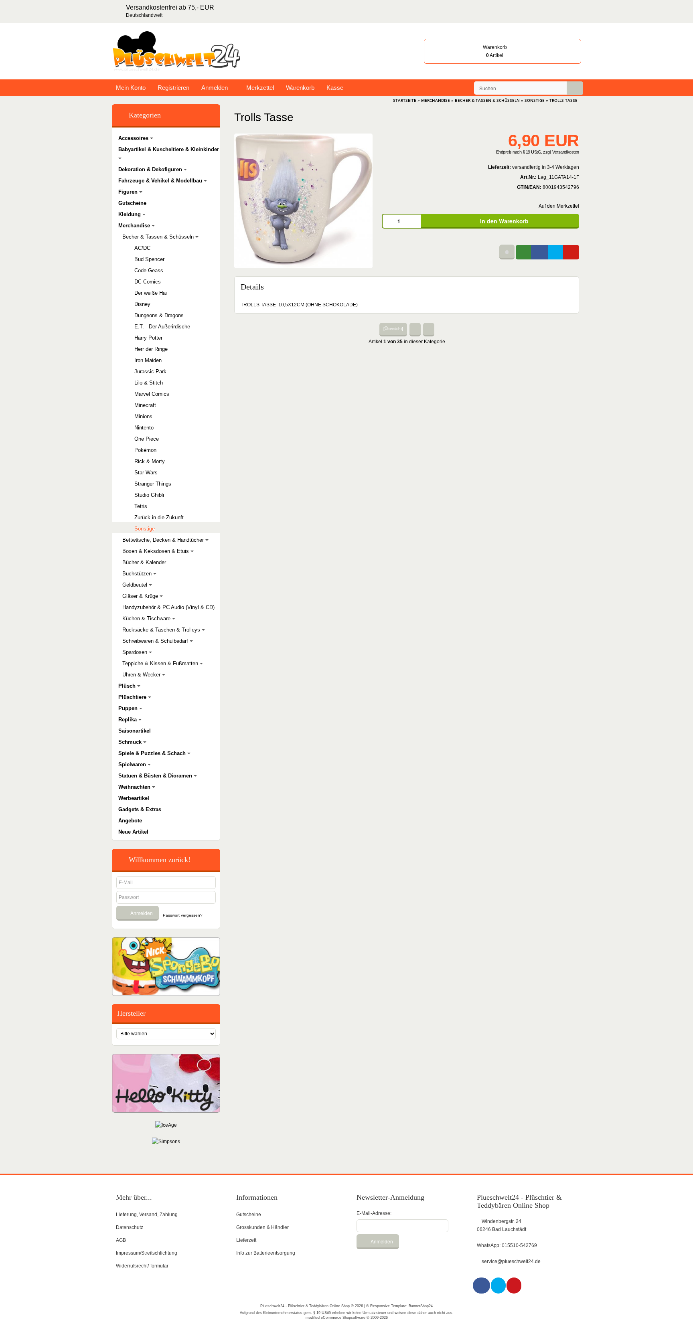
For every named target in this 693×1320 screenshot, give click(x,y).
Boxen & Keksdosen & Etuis (156, 551)
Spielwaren (133, 764)
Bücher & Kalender (144, 562)
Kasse (334, 87)
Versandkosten (565, 152)
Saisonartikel (134, 731)
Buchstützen (137, 574)
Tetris (140, 506)
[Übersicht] (393, 328)
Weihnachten (135, 787)
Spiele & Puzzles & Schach (152, 753)
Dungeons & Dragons (159, 315)
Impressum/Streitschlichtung (146, 1253)
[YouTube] (514, 1285)
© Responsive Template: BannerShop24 (399, 1306)
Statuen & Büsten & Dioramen (156, 776)
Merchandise (135, 226)
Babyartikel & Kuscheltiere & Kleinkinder (168, 149)
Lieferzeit (246, 1240)
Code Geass (148, 270)
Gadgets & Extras (139, 809)
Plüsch (127, 686)
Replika (128, 720)
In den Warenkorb (503, 221)
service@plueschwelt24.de (511, 1261)
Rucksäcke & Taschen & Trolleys (162, 630)
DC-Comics (147, 282)
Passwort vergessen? (183, 915)
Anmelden (214, 87)
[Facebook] (482, 1285)
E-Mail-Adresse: (374, 1213)
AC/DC (142, 248)
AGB (121, 1240)
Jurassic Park (150, 371)
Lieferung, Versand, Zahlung (147, 1214)
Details (252, 286)
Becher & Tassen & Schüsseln (158, 237)
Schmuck (130, 742)
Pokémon (145, 450)
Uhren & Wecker (142, 675)
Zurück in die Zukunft (159, 517)
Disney (142, 304)
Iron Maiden (148, 360)
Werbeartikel (133, 798)
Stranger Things (152, 484)
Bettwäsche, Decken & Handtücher (163, 540)
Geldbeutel (135, 585)
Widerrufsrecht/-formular (142, 1266)
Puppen (128, 708)
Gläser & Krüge (141, 596)
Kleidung (130, 214)
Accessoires (134, 138)
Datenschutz (129, 1227)
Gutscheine (132, 203)
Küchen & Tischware (147, 618)
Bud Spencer (149, 259)
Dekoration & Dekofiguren (151, 169)
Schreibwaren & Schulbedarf (156, 641)
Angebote (130, 821)
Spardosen (135, 652)
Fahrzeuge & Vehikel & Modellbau (161, 181)
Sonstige (144, 529)
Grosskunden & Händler (262, 1227)
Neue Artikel (133, 832)
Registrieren (173, 87)
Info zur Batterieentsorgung (265, 1253)
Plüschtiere (133, 697)
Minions (143, 416)
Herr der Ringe (151, 349)
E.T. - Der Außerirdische (162, 327)
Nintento (144, 428)
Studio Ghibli (149, 495)
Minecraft (145, 405)
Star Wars (146, 473)
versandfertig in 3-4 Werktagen (545, 167)
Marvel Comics (151, 394)
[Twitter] (499, 1285)
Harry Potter (148, 338)
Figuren (128, 192)
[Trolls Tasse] (303, 200)
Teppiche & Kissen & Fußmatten (161, 663)
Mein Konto (131, 87)
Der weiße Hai (150, 293)
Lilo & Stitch (148, 383)
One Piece (146, 439)
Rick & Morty (149, 461)
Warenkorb (300, 87)
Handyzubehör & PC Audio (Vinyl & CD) (168, 607)
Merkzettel (259, 87)
